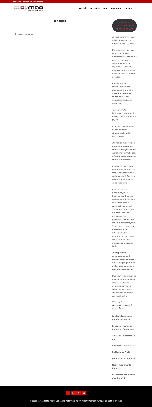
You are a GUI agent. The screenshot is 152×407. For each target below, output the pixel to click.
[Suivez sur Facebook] (68, 393)
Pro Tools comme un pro (124, 345)
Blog (105, 8)
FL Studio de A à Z (121, 352)
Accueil (83, 8)
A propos (116, 8)
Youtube (128, 8)
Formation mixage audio (124, 358)
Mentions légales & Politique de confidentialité (70, 401)
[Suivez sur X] (78, 393)
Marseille (120, 136)
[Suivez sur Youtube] (84, 393)
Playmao (40, 401)
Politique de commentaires (108, 401)
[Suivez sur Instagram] (73, 393)
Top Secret (95, 8)
